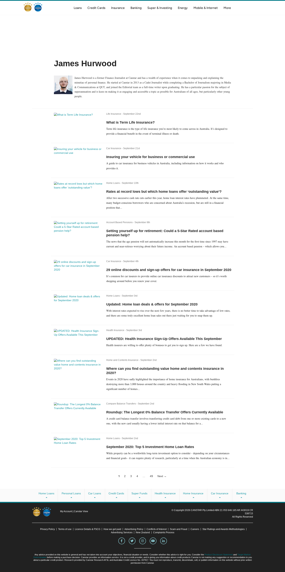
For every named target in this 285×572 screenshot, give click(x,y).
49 (151, 476)
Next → (162, 476)
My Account (66, 511)
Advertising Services (121, 532)
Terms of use (65, 529)
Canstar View (81, 511)
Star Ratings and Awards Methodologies (223, 529)
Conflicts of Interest (157, 529)
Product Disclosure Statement (219, 554)
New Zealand (143, 532)
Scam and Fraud (178, 529)
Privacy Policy (47, 529)
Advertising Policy (133, 529)
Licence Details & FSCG (87, 529)
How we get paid (112, 529)
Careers (195, 529)
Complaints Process (163, 532)
